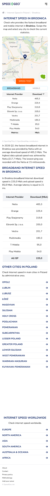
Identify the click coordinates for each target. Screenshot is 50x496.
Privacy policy (7, 474)
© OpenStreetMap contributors (26, 141)
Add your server (8, 481)
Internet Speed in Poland (18, 12)
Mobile (36, 88)
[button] (46, 4)
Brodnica (36, 12)
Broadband (13, 88)
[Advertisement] (25, 393)
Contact (5, 471)
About (4, 468)
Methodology (7, 478)
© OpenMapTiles (8, 141)
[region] (25, 58)
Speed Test (25, 81)
